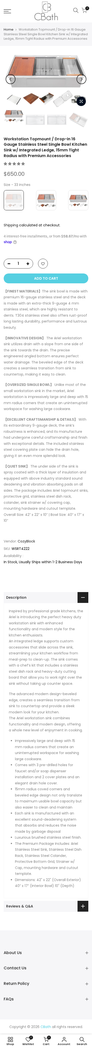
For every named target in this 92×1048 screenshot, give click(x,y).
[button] (15, 163)
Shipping (11, 225)
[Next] (81, 79)
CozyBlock (26, 541)
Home (8, 29)
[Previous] (10, 79)
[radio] (14, 200)
